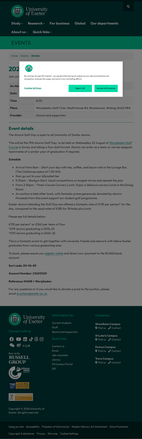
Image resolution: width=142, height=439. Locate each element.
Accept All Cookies (106, 88)
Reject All (80, 88)
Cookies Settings (32, 88)
